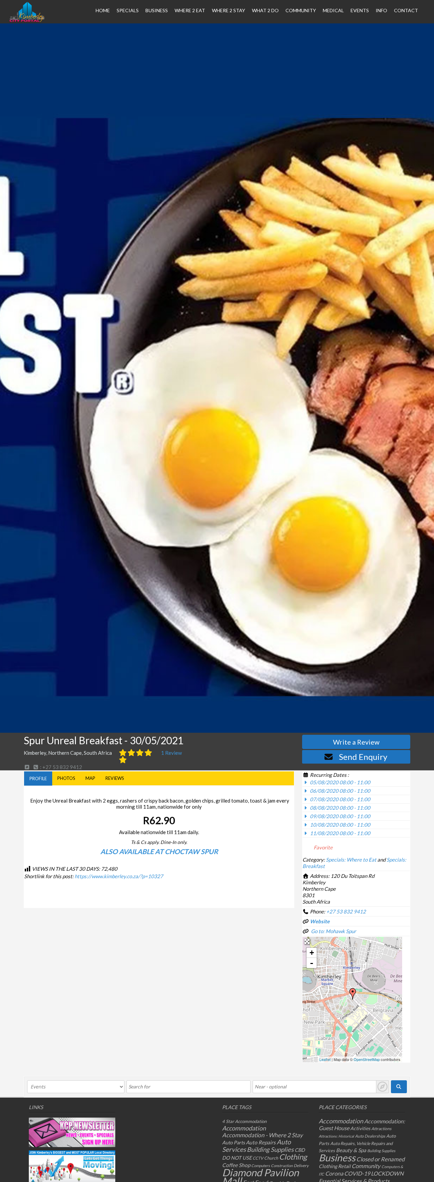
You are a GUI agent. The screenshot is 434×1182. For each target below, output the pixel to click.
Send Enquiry (363, 757)
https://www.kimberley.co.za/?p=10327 (119, 876)
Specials (128, 10)
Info (381, 10)
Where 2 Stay (228, 10)
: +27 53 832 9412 (60, 767)
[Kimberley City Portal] (26, 20)
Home (103, 10)
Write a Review (356, 742)
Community (300, 10)
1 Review (171, 753)
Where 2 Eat (190, 10)
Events (360, 10)
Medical (333, 10)
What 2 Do (265, 10)
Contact (406, 10)
